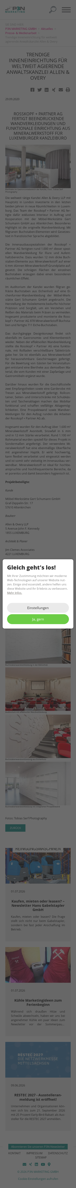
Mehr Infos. (14, 593)
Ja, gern (38, 619)
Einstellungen (38, 608)
